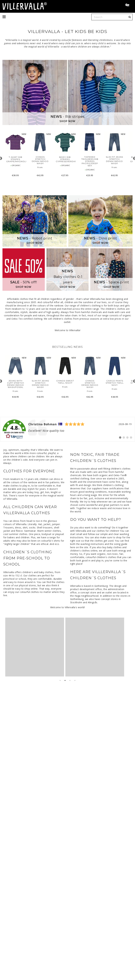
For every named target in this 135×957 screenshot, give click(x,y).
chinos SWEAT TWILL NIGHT (65, 382)
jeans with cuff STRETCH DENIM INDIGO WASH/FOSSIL (15, 384)
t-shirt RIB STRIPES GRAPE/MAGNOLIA (15, 159)
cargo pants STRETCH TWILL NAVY (115, 383)
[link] (67, 429)
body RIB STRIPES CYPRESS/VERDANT (65, 159)
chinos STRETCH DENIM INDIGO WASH (40, 160)
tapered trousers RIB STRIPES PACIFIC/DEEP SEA (89, 161)
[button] (129, 5)
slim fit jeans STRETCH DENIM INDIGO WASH (114, 160)
